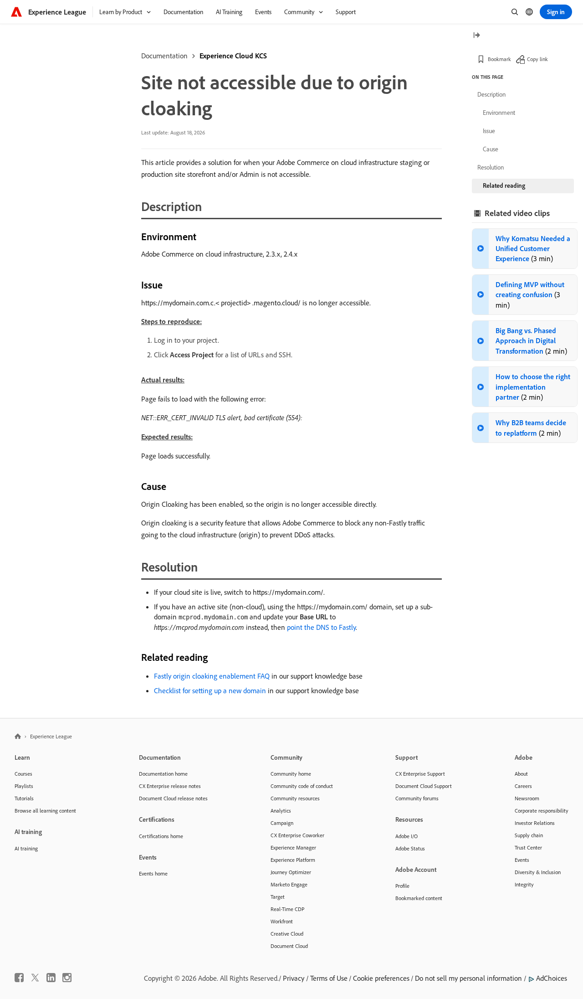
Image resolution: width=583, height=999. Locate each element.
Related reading (504, 185)
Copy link (537, 59)
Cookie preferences (381, 978)
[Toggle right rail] (476, 36)
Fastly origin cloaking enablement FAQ (212, 675)
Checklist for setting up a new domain (210, 690)
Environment (499, 112)
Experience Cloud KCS (233, 55)
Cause (490, 149)
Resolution (490, 167)
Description (491, 94)
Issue (489, 131)
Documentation (164, 55)
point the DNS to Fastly (321, 627)
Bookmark (499, 59)
